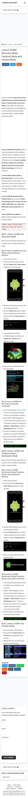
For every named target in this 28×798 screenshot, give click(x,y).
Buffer (11, 669)
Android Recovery (9, 3)
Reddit (4, 669)
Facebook (12, 665)
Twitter (5, 665)
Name (4, 720)
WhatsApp (20, 665)
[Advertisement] (14, 28)
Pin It (4, 672)
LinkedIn (17, 669)
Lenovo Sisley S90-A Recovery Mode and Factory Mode (12, 227)
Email (4, 729)
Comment (5, 737)
